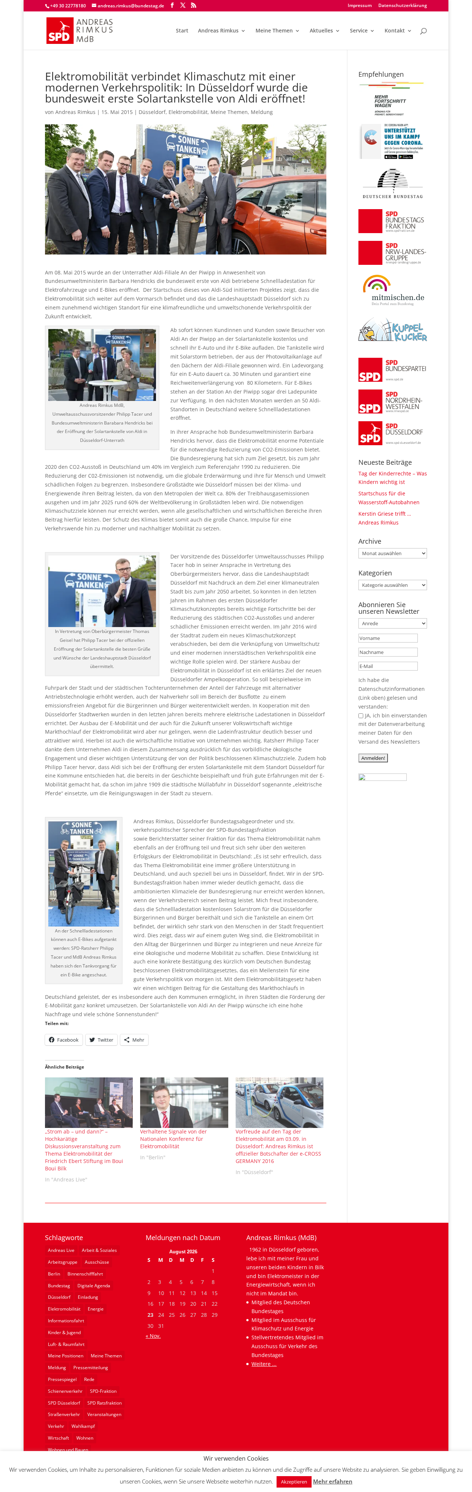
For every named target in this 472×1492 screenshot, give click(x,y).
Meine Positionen (65, 1356)
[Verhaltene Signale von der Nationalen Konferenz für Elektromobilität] (184, 1102)
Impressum (360, 5)
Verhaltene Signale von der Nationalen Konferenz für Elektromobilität (173, 1139)
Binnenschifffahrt (85, 1274)
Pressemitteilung (90, 1367)
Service (359, 31)
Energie (96, 1309)
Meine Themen (274, 31)
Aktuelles (321, 31)
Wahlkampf (83, 1426)
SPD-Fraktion (103, 1391)
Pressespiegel (62, 1379)
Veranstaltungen (104, 1414)
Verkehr (56, 1426)
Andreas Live (61, 1250)
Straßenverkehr (64, 1414)
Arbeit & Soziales (99, 1250)
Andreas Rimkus (218, 31)
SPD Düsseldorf (64, 1403)
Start (182, 31)
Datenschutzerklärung (402, 5)
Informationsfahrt (66, 1321)
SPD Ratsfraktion (104, 1403)
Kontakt (395, 31)
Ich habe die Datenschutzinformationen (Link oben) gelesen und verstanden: (391, 693)
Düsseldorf (152, 111)
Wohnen (84, 1438)
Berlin (54, 1274)
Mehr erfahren (333, 1481)
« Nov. (153, 1335)
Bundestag (59, 1285)
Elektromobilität (188, 111)
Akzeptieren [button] (294, 1481)
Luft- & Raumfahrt (66, 1344)
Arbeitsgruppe (62, 1262)
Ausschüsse (97, 1262)
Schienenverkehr (65, 1391)
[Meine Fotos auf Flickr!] (382, 778)
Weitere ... (264, 1363)
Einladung (88, 1297)
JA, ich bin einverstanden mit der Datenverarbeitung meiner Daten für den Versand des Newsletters (392, 728)
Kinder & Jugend (64, 1332)
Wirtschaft (58, 1438)
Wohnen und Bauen (68, 1450)
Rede (89, 1379)
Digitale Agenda (93, 1285)
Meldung (262, 111)
